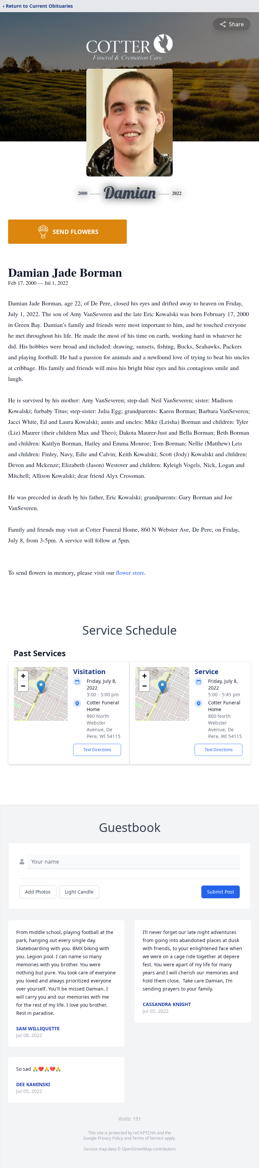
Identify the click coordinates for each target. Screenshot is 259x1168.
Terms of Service (148, 1138)
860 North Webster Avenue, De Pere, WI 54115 (103, 726)
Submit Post (220, 892)
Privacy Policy (110, 1138)
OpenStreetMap (137, 1149)
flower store (130, 572)
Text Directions (97, 750)
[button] (41, 687)
